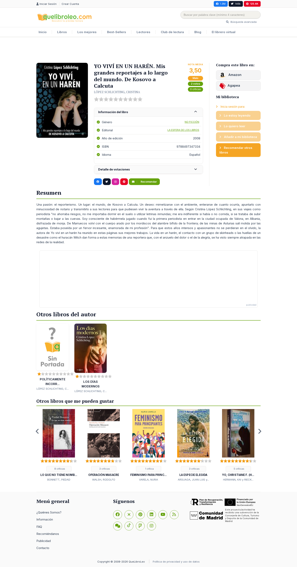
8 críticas (59, 468)
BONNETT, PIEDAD (58, 479)
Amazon (234, 75)
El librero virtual (223, 32)
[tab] (148, 112)
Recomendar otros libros (235, 150)
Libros (62, 32)
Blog (197, 32)
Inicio (43, 32)
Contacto (42, 548)
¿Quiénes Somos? (48, 512)
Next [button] (260, 431)
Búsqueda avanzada (243, 21)
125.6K (254, 3)
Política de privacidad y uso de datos (176, 561)
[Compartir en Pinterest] (124, 181)
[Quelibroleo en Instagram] (115, 181)
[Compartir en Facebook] (98, 181)
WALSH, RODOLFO (103, 479)
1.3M (222, 3)
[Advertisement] (148, 50)
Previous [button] (37, 431)
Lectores (143, 32)
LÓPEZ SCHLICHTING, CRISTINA (117, 92)
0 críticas (195, 89)
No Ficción (192, 121)
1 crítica (149, 468)
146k (238, 3)
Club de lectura (172, 32)
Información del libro (113, 112)
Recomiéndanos (47, 534)
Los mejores (87, 32)
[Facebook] (117, 514)
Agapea (233, 85)
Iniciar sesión (48, 3)
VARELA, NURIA (148, 479)
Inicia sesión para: (232, 106)
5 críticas (238, 468)
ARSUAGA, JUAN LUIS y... (193, 479)
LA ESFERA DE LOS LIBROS (183, 129)
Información (44, 519)
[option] (58, 445)
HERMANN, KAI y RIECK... (238, 479)
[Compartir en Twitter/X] (107, 181)
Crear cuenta (70, 3)
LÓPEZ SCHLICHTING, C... (53, 388)
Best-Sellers (116, 32)
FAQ (39, 527)
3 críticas (104, 468)
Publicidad (43, 541)
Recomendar (148, 181)
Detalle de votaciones (114, 169)
